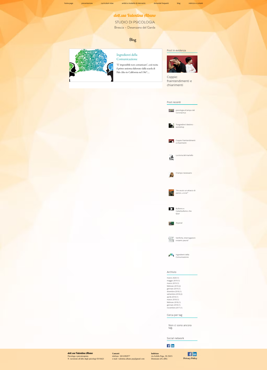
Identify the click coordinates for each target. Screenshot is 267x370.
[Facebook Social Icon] (168, 345)
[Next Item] (193, 64)
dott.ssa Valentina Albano (135, 15)
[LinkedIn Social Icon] (172, 345)
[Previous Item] (171, 64)
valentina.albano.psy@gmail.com (131, 359)
